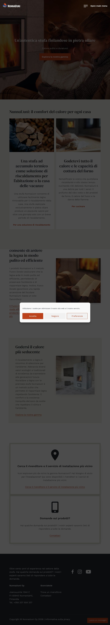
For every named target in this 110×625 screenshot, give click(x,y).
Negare (55, 316)
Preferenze (77, 316)
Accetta (32, 316)
